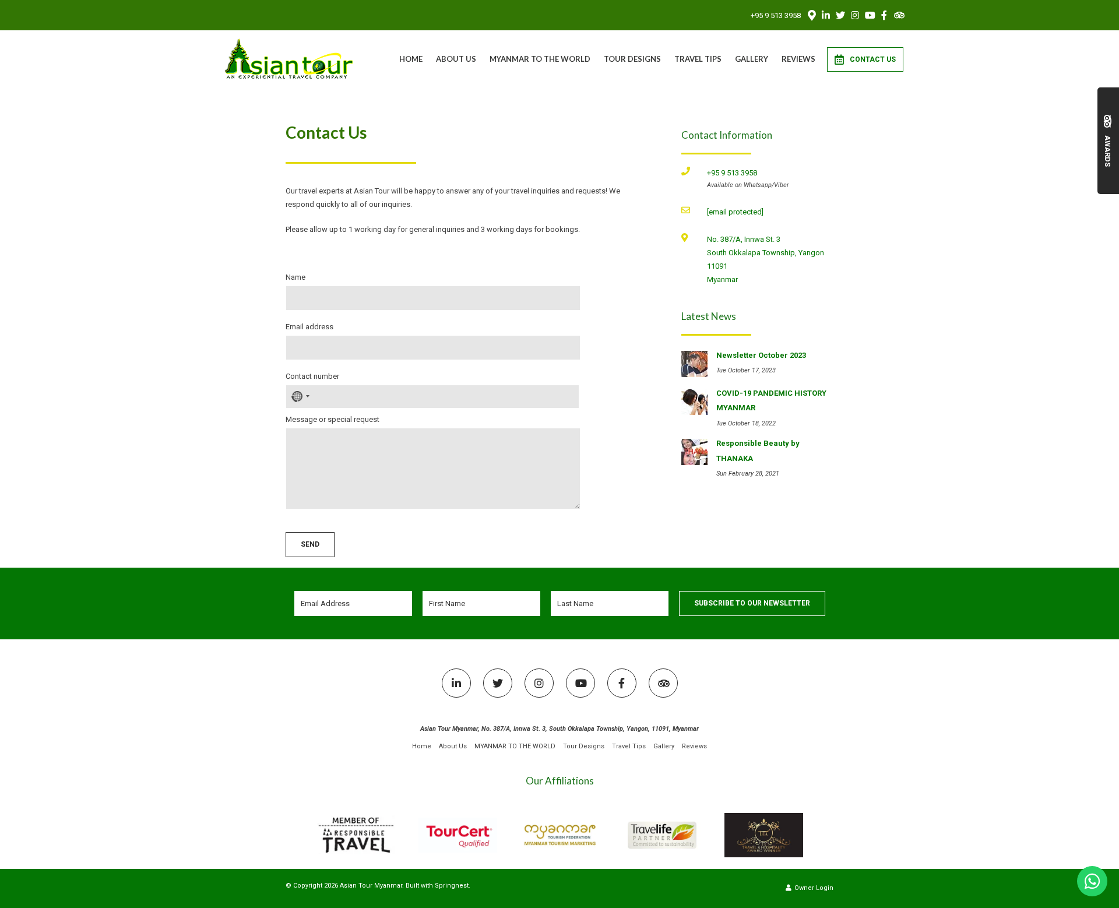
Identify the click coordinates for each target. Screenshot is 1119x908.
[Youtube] (869, 15)
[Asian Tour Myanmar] (289, 58)
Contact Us (873, 59)
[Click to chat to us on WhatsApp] (1092, 881)
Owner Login (813, 888)
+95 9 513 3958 (776, 15)
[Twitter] (840, 15)
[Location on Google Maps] (811, 14)
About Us (456, 59)
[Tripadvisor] (898, 15)
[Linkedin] (826, 15)
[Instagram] (855, 15)
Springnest (452, 885)
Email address (309, 326)
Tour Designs (632, 59)
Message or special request (332, 419)
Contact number (312, 376)
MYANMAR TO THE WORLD (540, 59)
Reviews (798, 59)
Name (295, 277)
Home (411, 59)
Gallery (751, 59)
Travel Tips (698, 59)
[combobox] (299, 396)
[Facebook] (884, 15)
